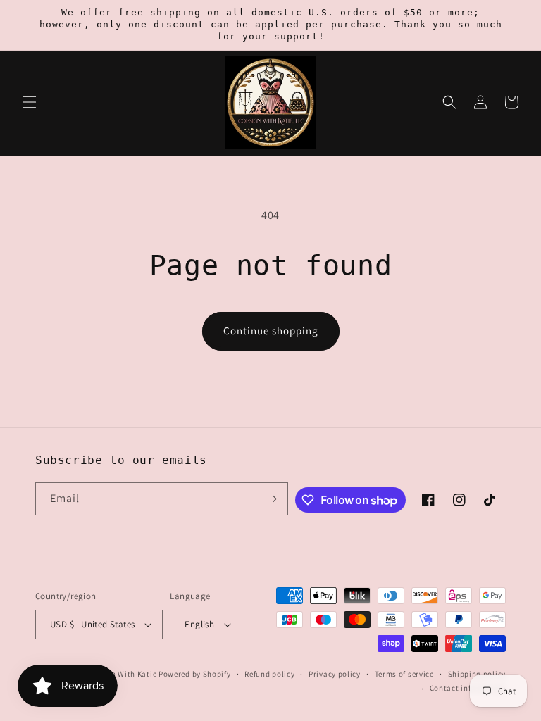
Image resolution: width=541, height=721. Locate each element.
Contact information (468, 688)
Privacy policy (335, 674)
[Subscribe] (271, 498)
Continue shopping (270, 330)
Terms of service (404, 674)
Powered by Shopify (194, 674)
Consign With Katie (121, 674)
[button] (29, 102)
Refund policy (269, 674)
